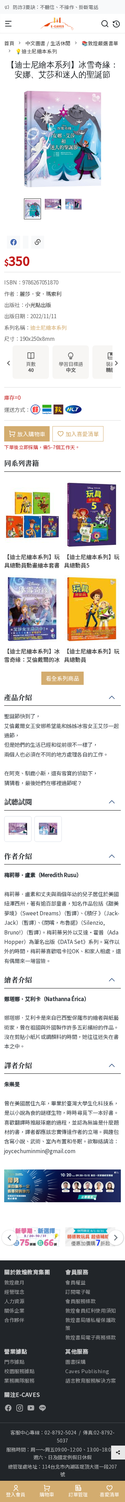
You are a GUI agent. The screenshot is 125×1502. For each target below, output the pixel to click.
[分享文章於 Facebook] (13, 242)
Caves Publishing (87, 1371)
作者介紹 (18, 856)
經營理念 (14, 1291)
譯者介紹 (18, 1065)
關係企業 (14, 1310)
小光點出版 (38, 304)
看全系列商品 (62, 678)
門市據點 (14, 1361)
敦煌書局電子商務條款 (90, 1337)
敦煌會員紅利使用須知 (90, 1310)
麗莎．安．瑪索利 (40, 293)
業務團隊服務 (19, 1380)
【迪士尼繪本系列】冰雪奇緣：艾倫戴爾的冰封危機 (32, 655)
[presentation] (8, 363)
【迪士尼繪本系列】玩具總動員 (91, 655)
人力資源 (14, 1301)
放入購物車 (31, 434)
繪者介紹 (18, 980)
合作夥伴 (14, 1319)
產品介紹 (18, 697)
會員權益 (75, 1282)
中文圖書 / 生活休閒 (47, 43)
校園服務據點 (19, 1371)
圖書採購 (75, 1361)
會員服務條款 (80, 1301)
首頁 (9, 43)
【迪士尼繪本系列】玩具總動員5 (91, 561)
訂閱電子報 (78, 1291)
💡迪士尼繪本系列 (36, 51)
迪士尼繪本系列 (48, 327)
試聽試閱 (18, 802)
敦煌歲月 (14, 1282)
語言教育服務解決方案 (90, 1380)
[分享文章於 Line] (25, 242)
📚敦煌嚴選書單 (100, 43)
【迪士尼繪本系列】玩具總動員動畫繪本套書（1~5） (32, 561)
